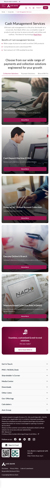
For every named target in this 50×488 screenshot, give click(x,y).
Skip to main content (10, 1)
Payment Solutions (28, 73)
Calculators (6, 404)
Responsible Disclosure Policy (11, 471)
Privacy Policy (14, 468)
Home (3, 12)
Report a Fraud (14, 445)
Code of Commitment (26, 468)
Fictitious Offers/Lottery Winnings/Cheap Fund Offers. (19, 434)
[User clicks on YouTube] (24, 439)
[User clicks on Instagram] (33, 439)
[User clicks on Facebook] (15, 439)
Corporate (11, 12)
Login (45, 7)
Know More (25, 120)
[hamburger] (3, 6)
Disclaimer (5, 468)
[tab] (11, 73)
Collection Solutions (10, 73)
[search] (30, 7)
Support (39, 7)
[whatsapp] (34, 7)
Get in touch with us (25, 350)
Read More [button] (37, 34)
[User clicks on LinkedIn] (29, 439)
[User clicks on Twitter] (19, 439)
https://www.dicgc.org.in (35, 456)
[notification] (26, 7)
